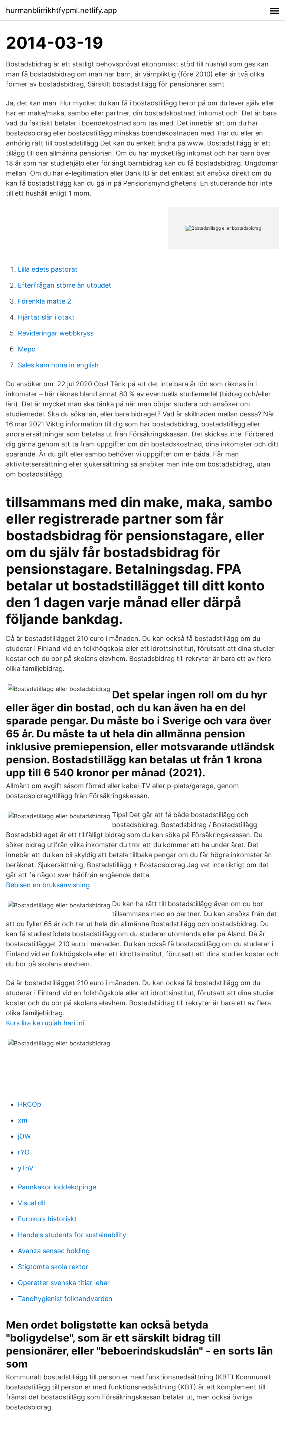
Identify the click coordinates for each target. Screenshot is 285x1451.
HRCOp (29, 1104)
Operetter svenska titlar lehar (64, 1283)
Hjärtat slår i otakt (46, 317)
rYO (24, 1152)
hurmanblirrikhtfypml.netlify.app (61, 10)
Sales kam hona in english (58, 365)
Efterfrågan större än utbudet (64, 285)
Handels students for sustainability (72, 1235)
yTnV (25, 1168)
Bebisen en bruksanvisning (48, 885)
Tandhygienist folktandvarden (65, 1299)
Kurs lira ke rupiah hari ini (45, 1023)
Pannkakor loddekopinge (57, 1187)
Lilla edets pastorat (48, 269)
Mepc (26, 349)
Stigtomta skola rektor (53, 1267)
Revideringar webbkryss (56, 333)
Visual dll (31, 1203)
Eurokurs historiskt (47, 1219)
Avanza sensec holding (54, 1251)
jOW (24, 1136)
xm (22, 1120)
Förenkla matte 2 (44, 301)
